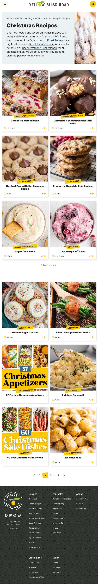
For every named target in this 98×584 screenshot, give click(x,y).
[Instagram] (20, 516)
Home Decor (34, 572)
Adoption (56, 572)
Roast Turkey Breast (41, 44)
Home (9, 18)
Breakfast (33, 499)
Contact (79, 504)
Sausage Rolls (73, 457)
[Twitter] (11, 516)
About (79, 494)
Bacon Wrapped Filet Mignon (39, 47)
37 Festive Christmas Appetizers (25, 395)
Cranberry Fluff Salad (72, 251)
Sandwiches (34, 528)
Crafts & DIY (35, 557)
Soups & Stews (35, 533)
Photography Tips (36, 577)
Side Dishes (34, 513)
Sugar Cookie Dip (25, 251)
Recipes (18, 18)
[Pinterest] (15, 516)
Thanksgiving (58, 504)
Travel (55, 562)
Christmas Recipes (52, 18)
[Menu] (5, 4)
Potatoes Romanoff (73, 395)
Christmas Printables (61, 499)
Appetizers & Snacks (37, 518)
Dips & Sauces (35, 537)
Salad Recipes (35, 523)
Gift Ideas (33, 567)
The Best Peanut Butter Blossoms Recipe (25, 187)
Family (55, 557)
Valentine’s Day (59, 518)
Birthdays (56, 533)
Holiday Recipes (32, 18)
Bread (31, 542)
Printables (57, 494)
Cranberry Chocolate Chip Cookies (73, 186)
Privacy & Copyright (13, 528)
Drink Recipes (35, 547)
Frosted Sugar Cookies (25, 332)
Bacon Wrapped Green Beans (73, 332)
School (55, 528)
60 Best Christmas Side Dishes (25, 457)
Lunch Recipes (35, 504)
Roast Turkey (55, 40)
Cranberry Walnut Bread (25, 120)
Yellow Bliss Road (49, 3)
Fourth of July (58, 523)
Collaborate (81, 508)
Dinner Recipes (35, 508)
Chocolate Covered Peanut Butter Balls (73, 122)
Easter (55, 513)
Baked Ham (36, 40)
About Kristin (82, 499)
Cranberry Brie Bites (54, 36)
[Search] (93, 4)
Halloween (57, 508)
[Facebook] (7, 516)
